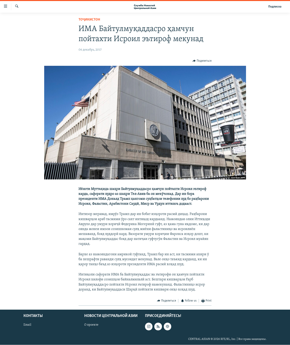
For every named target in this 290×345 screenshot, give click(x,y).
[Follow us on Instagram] (148, 326)
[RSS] (158, 326)
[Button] (202, 60)
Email (27, 325)
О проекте (91, 325)
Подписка (274, 6)
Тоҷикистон (89, 20)
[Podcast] (167, 326)
